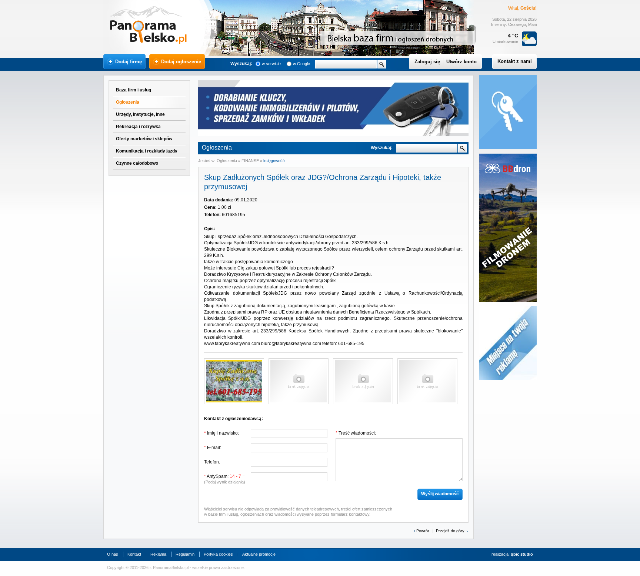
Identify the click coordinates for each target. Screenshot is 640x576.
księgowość (274, 160)
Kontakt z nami (514, 61)
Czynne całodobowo (137, 163)
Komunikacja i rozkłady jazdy (146, 151)
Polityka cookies (218, 554)
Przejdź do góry (450, 531)
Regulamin (185, 554)
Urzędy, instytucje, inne (140, 114)
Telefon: (212, 462)
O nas (112, 554)
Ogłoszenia (127, 102)
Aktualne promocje (259, 554)
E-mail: (212, 447)
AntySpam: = (224, 479)
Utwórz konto (461, 61)
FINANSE (250, 160)
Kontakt (134, 554)
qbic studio (522, 554)
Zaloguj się (427, 61)
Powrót (422, 531)
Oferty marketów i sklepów (144, 138)
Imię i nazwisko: (221, 433)
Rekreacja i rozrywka (138, 126)
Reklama (158, 554)
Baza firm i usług (133, 90)
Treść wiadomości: (356, 433)
